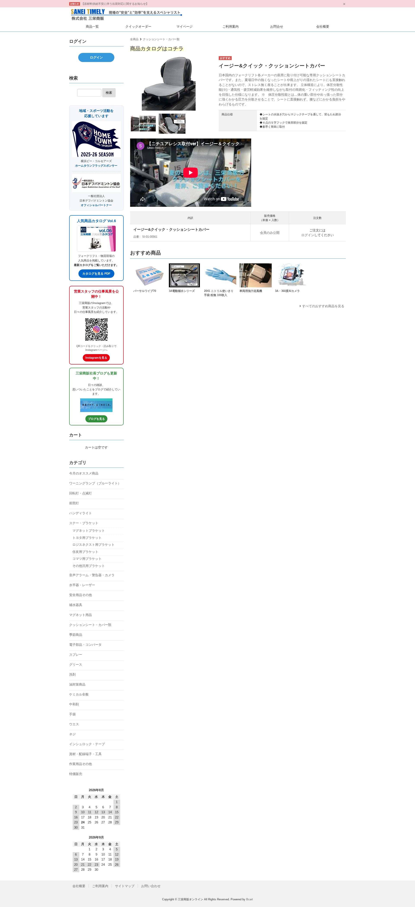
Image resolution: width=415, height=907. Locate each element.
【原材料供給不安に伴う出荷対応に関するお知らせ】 (115, 3)
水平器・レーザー (82, 585)
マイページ (184, 26)
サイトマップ (124, 886)
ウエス (74, 724)
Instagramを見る (96, 357)
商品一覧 (92, 26)
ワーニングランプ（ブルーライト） (95, 483)
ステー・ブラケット (83, 523)
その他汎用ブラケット (88, 566)
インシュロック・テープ (87, 744)
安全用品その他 (80, 595)
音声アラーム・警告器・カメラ (92, 575)
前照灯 (74, 503)
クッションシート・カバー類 (161, 39)
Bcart (249, 899)
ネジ (72, 734)
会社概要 (322, 26)
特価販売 (75, 774)
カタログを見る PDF (96, 273)
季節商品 (75, 634)
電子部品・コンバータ (85, 644)
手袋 (72, 714)
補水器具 (75, 605)
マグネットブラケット (88, 530)
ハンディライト (80, 513)
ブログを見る (96, 418)
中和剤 (74, 704)
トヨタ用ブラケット (87, 537)
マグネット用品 (80, 615)
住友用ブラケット (85, 552)
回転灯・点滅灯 (80, 493)
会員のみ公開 (269, 232)
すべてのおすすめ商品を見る (323, 306)
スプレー (75, 654)
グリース (75, 664)
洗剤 (72, 674)
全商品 (134, 39)
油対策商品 (77, 684)
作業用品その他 (80, 764)
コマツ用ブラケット (87, 558)
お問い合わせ (151, 886)
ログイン (307, 235)
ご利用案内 (230, 26)
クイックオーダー (138, 26)
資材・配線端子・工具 (85, 754)
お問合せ (276, 26)
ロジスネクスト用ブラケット (93, 544)
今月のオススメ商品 (83, 473)
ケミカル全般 (79, 694)
